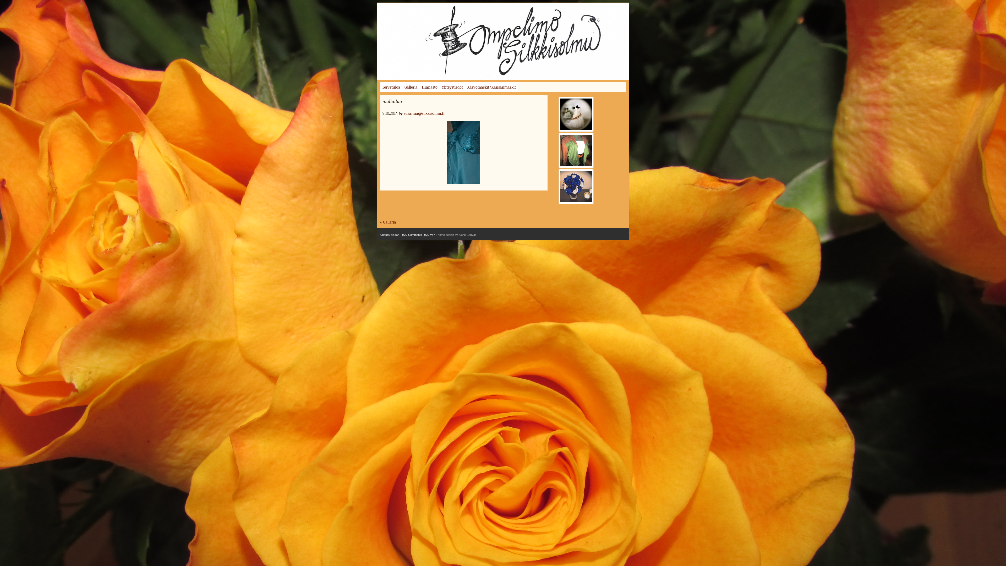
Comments (418, 234)
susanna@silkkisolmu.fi (424, 113)
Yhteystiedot (452, 87)
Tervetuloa (391, 87)
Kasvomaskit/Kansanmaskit (491, 87)
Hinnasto (430, 87)
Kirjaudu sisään (389, 234)
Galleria (411, 87)
